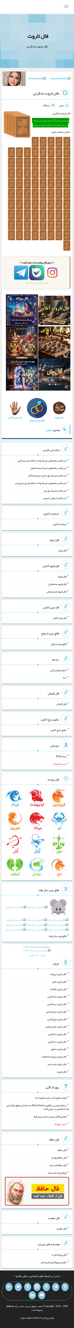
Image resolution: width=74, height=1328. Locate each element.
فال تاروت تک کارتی (56, 996)
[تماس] (27, 1287)
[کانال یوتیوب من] (41, 1295)
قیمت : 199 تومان (37, 951)
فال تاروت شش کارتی (55, 1026)
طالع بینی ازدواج (58, 643)
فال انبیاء (62, 550)
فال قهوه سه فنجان (57, 584)
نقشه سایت (25, 1317)
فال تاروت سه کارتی (56, 1004)
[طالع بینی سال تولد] (37, 919)
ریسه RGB (61, 756)
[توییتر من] (18, 1287)
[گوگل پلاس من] (9, 1287)
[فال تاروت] (54, 311)
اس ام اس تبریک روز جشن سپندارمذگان (47, 475)
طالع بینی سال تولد (57, 935)
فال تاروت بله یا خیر (56, 1064)
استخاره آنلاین (59, 524)
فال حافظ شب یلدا (57, 1165)
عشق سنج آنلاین (58, 729)
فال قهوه (62, 576)
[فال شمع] (22, 343)
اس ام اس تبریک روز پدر (54, 490)
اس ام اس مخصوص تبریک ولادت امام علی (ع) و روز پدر (40, 483)
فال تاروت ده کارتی (57, 1041)
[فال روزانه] (22, 311)
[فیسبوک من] (46, 1287)
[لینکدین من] (32, 1295)
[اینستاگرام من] (37, 1287)
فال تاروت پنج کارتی (56, 1019)
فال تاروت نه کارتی (46, 93)
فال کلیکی (61, 703)
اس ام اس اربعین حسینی (54, 497)
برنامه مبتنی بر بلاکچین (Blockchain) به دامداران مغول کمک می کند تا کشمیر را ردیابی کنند (37, 1107)
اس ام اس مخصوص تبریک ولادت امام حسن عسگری (42, 460)
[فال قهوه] (54, 343)
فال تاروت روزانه (58, 974)
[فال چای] (54, 375)
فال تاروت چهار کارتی (56, 1011)
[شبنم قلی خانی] (14, 79)
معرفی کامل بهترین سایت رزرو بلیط (50, 1116)
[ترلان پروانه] (37, 79)
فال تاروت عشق (58, 1049)
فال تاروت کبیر (59, 981)
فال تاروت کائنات (58, 989)
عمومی (49, 429)
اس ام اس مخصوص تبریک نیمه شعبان (48, 467)
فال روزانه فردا (59, 1254)
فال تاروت (38, 36)
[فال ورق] (22, 375)
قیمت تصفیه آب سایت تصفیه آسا (50, 1097)
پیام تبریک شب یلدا (57, 1172)
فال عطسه (61, 1228)
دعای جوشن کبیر (58, 670)
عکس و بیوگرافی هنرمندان (53, 1262)
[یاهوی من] (65, 1287)
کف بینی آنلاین (59, 617)
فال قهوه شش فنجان (56, 591)
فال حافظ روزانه (59, 1157)
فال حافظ (62, 1150)
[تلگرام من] (55, 1287)
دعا (64, 677)
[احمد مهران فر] (60, 79)
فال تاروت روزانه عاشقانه (54, 1056)
